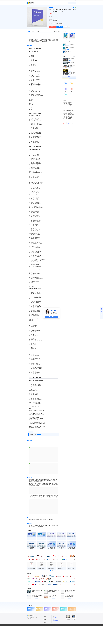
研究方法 (33, 31)
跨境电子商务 (72, 33)
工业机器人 (68, 49)
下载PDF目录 (58, 21)
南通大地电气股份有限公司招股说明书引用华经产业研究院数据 (51, 568)
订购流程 (59, 31)
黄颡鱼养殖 (70, 60)
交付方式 (50, 23)
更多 (73, 56)
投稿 (71, 0)
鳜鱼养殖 (70, 67)
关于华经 (44, 616)
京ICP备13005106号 (73, 625)
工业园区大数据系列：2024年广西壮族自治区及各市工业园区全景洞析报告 (51, 548)
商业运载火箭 (66, 33)
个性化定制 (60, 26)
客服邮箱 (50, 20)
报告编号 (50, 16)
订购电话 (50, 19)
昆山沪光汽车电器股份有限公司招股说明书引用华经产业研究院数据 (71, 569)
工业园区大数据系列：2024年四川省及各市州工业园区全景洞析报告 (71, 548)
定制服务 (39, 434)
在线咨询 (67, 26)
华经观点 (64, 56)
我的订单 (75, 0)
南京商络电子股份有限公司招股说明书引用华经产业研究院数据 (61, 568)
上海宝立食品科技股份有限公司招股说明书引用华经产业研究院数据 (31, 569)
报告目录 (29, 31)
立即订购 (53, 26)
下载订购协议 (54, 21)
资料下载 (50, 21)
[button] (50, 570)
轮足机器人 (70, 74)
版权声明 (44, 619)
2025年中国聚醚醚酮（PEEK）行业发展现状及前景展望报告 (31, 539)
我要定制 (73, 123)
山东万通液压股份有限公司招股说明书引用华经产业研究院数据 (41, 568)
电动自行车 (51, 7)
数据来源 (38, 31)
